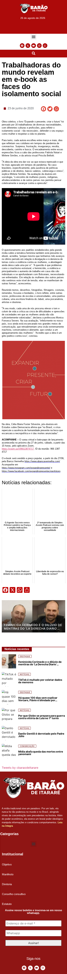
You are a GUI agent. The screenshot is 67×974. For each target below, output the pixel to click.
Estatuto (7, 903)
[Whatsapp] (45, 45)
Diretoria (7, 884)
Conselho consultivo (14, 894)
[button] (33, 37)
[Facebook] (22, 45)
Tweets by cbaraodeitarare (20, 767)
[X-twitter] (28, 45)
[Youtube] (33, 45)
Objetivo (7, 864)
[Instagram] (39, 45)
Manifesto (7, 874)
